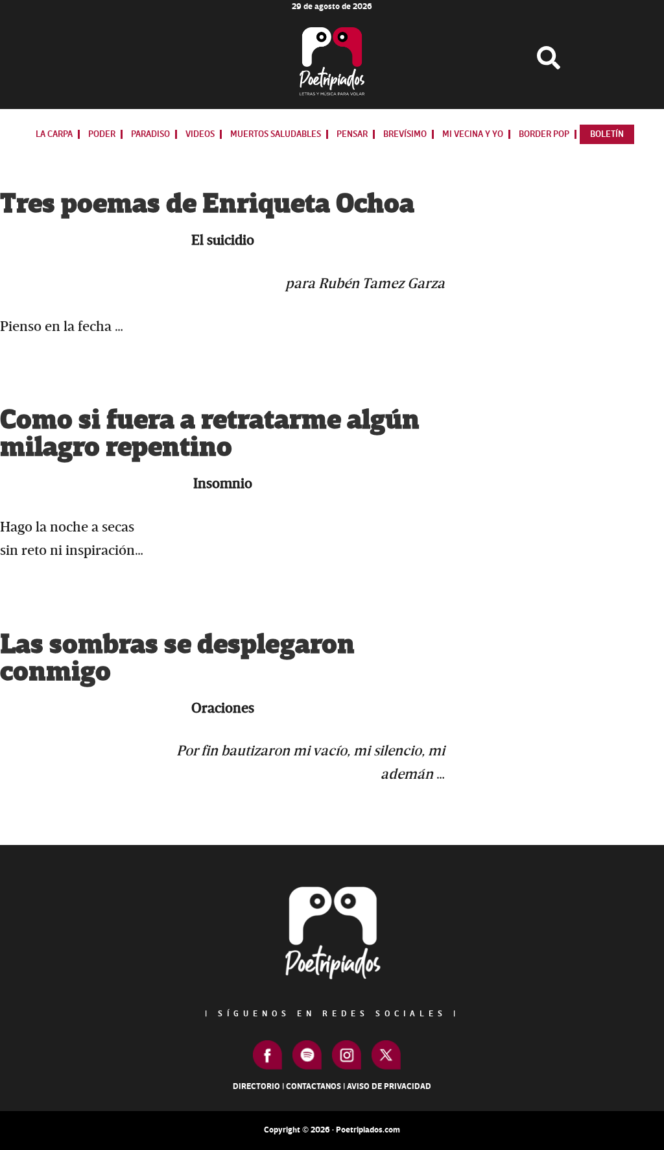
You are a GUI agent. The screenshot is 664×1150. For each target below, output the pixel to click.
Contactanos (313, 1086)
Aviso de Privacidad (389, 1086)
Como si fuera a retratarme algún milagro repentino (210, 434)
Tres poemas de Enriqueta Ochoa (207, 204)
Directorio (256, 1086)
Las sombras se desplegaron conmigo (177, 658)
